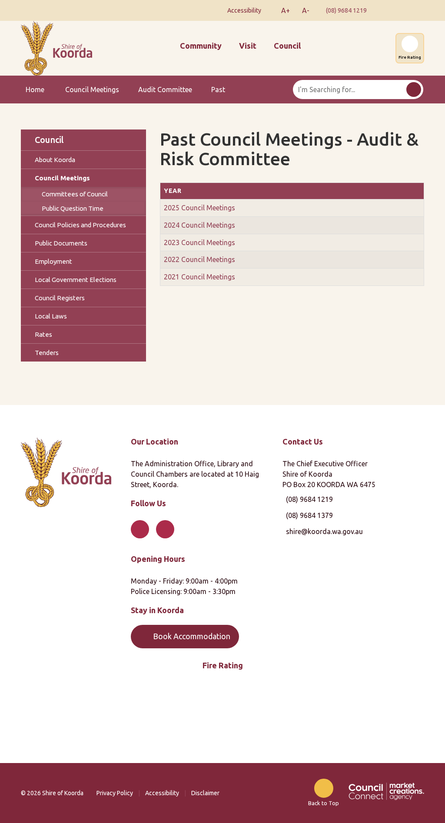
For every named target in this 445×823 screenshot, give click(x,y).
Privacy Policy (114, 793)
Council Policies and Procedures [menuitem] (80, 225)
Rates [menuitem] (43, 334)
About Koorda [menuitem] (55, 159)
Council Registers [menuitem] (60, 298)
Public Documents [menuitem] (61, 243)
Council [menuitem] (49, 140)
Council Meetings (92, 89)
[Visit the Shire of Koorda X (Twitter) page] (412, 10)
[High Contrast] (269, 10)
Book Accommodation (191, 636)
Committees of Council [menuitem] (75, 194)
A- (305, 10)
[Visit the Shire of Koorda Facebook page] (387, 10)
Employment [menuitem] (53, 261)
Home (35, 89)
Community (201, 45)
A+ (285, 10)
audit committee (165, 89)
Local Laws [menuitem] (51, 316)
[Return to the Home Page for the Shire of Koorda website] (66, 471)
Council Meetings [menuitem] (62, 178)
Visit (247, 45)
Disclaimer (205, 793)
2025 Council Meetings (199, 208)
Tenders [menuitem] (47, 352)
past (218, 89)
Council (287, 45)
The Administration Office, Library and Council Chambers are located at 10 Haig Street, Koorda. (195, 474)
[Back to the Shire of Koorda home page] (56, 47)
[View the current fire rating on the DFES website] (222, 718)
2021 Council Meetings (199, 277)
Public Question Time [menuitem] (72, 208)
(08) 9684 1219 (346, 10)
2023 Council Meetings (199, 242)
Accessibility (162, 793)
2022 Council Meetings (199, 259)
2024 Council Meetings (199, 225)
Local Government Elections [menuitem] (75, 279)
